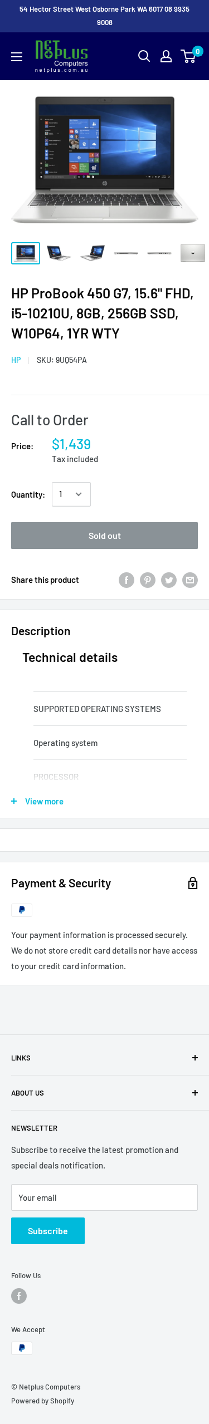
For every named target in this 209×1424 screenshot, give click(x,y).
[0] (189, 56)
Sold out (105, 535)
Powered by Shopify (42, 1400)
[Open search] (144, 56)
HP (16, 360)
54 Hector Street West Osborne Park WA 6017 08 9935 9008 (104, 15)
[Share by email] (190, 579)
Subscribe (48, 1230)
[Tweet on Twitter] (169, 579)
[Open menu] (16, 56)
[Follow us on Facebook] (19, 1296)
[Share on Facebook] (126, 579)
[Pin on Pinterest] (147, 579)
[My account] (166, 56)
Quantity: (28, 494)
